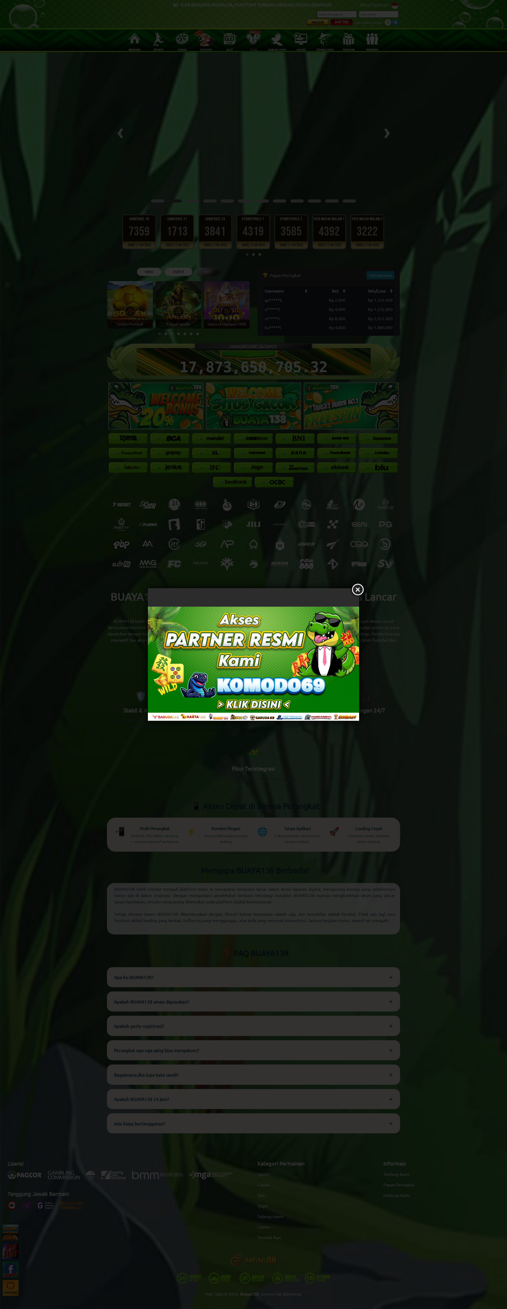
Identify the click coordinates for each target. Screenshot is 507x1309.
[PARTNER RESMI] (253, 664)
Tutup (358, 590)
